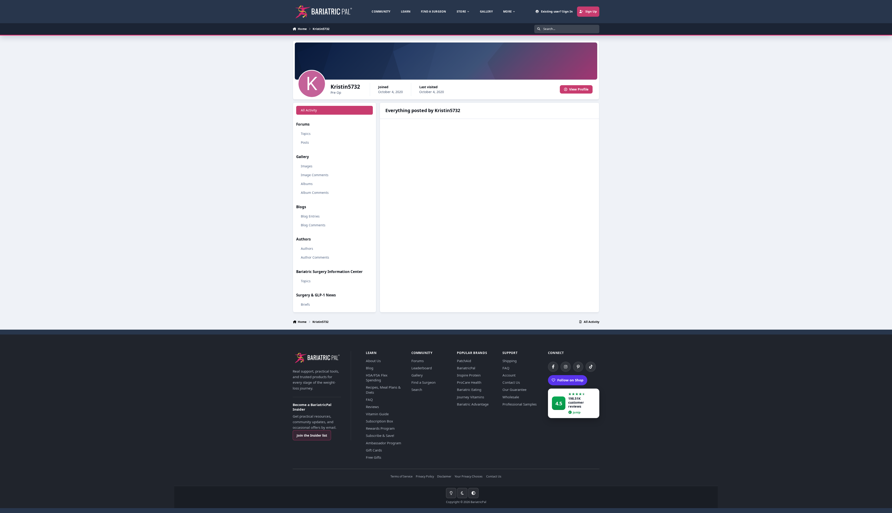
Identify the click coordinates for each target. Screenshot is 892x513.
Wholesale (510, 397)
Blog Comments (313, 225)
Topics (306, 133)
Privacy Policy (425, 476)
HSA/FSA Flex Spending (376, 377)
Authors (307, 248)
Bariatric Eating (469, 389)
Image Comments (314, 175)
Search (416, 389)
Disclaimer (444, 476)
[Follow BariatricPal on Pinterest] (578, 367)
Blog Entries (310, 216)
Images (306, 166)
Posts (305, 142)
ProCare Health (469, 382)
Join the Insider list (312, 435)
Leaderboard (421, 368)
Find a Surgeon (423, 382)
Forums (417, 360)
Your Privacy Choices (468, 476)
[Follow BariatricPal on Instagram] (566, 367)
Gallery (417, 375)
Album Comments (315, 192)
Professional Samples (519, 404)
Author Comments (315, 257)
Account (508, 375)
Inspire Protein (469, 375)
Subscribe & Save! (380, 435)
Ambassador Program (383, 443)
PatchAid (464, 360)
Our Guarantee (514, 389)
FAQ (369, 399)
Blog (369, 368)
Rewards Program (380, 428)
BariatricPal (466, 368)
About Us (373, 360)
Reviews (372, 406)
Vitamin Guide (377, 414)
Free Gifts (373, 457)
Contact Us (511, 382)
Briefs (305, 304)
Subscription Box (379, 421)
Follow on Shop (570, 380)
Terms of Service (401, 476)
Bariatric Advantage (473, 404)
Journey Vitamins (470, 397)
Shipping (509, 360)
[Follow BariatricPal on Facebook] (553, 367)
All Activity (309, 110)
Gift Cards (374, 450)
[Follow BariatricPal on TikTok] (591, 367)
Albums (307, 184)
